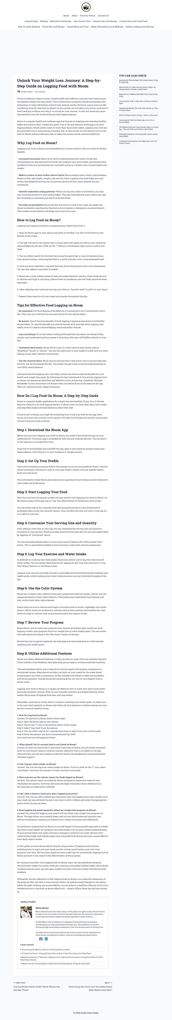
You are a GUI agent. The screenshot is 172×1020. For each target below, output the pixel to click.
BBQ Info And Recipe (60, 21)
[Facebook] (41, 939)
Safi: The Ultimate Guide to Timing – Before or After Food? (138, 115)
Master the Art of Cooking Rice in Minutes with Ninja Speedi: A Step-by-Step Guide (56, 963)
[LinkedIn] (46, 939)
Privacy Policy (87, 15)
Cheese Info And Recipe (105, 21)
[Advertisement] (86, 47)
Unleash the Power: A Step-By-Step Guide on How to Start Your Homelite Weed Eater (56, 953)
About (75, 15)
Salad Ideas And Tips (78, 26)
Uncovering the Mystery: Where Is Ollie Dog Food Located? (46, 949)
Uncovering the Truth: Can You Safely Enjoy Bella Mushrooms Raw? (90, 986)
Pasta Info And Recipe (53, 26)
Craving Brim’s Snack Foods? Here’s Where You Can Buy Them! (36, 986)
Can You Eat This (82, 21)
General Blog (31, 21)
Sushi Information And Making (107, 26)
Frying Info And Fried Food (133, 21)
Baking (44, 21)
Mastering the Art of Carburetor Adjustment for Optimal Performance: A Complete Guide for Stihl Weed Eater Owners (61, 958)
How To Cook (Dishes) (29, 26)
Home (66, 15)
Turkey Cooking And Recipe (139, 26)
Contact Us (103, 15)
